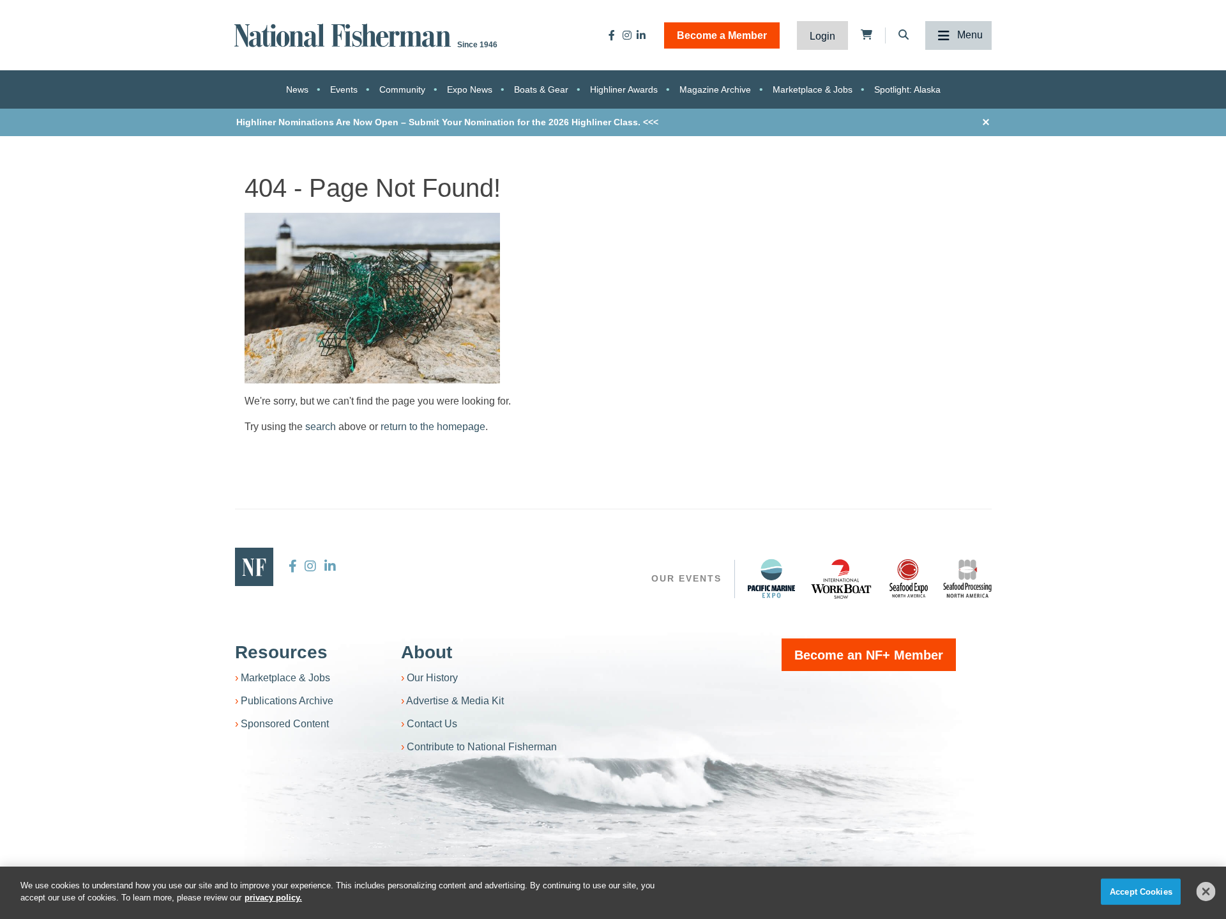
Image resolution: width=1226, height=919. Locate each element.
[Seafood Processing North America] (967, 578)
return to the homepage (433, 426)
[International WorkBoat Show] (842, 578)
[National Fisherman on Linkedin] (641, 35)
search (320, 426)
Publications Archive (287, 700)
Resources (281, 652)
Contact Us (432, 723)
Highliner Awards (624, 89)
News (297, 89)
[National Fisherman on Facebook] (612, 35)
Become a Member (722, 35)
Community (402, 89)
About (426, 652)
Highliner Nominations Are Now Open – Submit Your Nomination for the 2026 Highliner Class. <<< (447, 122)
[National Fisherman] (345, 34)
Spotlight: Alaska (907, 89)
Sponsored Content (285, 723)
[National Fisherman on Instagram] (627, 35)
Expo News (469, 89)
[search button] (721, 462)
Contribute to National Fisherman (482, 746)
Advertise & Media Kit (455, 700)
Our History (432, 677)
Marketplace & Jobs (812, 89)
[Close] (1206, 891)
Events (344, 89)
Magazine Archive (715, 89)
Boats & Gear (541, 89)
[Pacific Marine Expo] (771, 578)
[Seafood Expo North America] (908, 578)
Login (822, 36)
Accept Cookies (1141, 892)
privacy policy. (273, 897)
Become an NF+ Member (868, 655)
